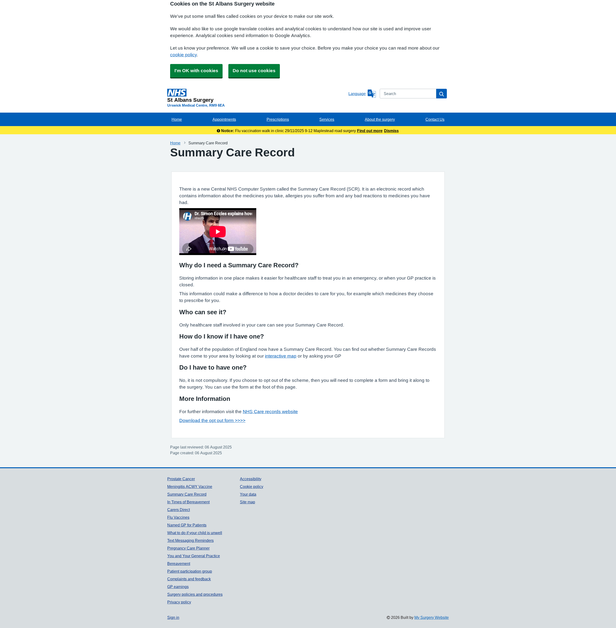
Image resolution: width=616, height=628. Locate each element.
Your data (248, 494)
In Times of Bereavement (188, 502)
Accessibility (250, 479)
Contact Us (434, 119)
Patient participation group (189, 571)
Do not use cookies (254, 70)
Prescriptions (278, 119)
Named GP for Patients (186, 525)
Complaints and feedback (189, 579)
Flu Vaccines (178, 517)
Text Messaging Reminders (190, 540)
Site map (247, 502)
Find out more (370, 131)
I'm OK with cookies (196, 70)
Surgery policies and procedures (195, 594)
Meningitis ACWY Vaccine (189, 486)
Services (326, 119)
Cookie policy (251, 486)
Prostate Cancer (181, 479)
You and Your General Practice (193, 556)
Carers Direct (178, 510)
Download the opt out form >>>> (212, 420)
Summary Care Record (186, 494)
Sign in (173, 617)
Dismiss (391, 131)
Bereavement (178, 563)
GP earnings (178, 587)
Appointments (224, 119)
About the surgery (380, 119)
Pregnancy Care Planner (188, 548)
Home (177, 119)
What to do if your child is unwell (194, 533)
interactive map (280, 356)
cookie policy (183, 54)
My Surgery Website (431, 617)
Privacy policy (179, 602)
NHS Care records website (270, 411)
